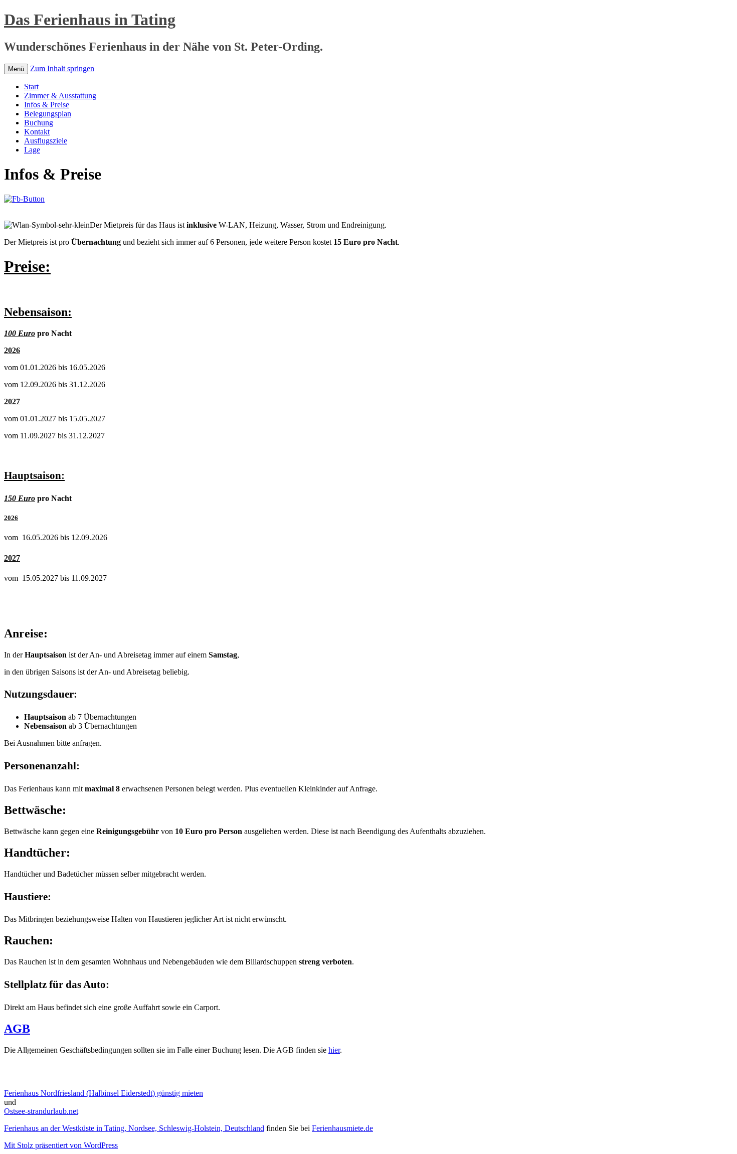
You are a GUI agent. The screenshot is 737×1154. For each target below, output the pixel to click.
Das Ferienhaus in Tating (89, 20)
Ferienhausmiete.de (342, 1128)
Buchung (38, 122)
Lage (32, 149)
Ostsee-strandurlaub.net (41, 1111)
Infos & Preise (46, 104)
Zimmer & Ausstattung (60, 95)
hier (334, 1050)
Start (31, 86)
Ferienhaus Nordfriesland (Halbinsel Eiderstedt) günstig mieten (103, 1093)
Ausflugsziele (45, 140)
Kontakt (37, 131)
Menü (16, 69)
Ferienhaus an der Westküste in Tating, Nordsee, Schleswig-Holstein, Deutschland (134, 1128)
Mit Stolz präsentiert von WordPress (61, 1145)
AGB (17, 1028)
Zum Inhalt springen (62, 68)
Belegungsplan (47, 113)
